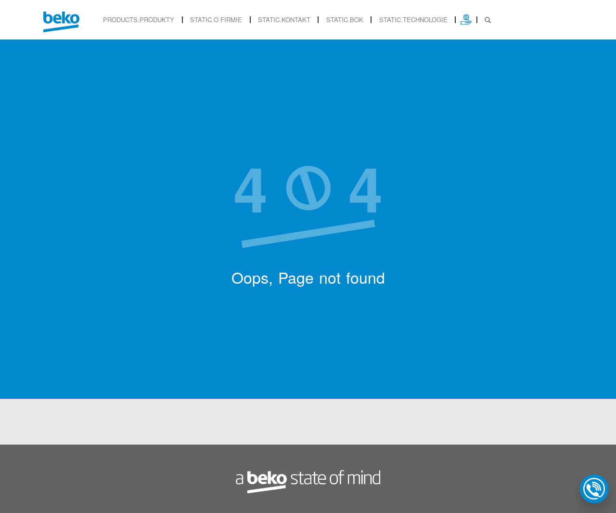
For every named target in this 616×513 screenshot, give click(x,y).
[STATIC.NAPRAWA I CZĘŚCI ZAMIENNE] (466, 19)
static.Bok (344, 19)
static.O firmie (216, 19)
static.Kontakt (284, 19)
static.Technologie (413, 19)
